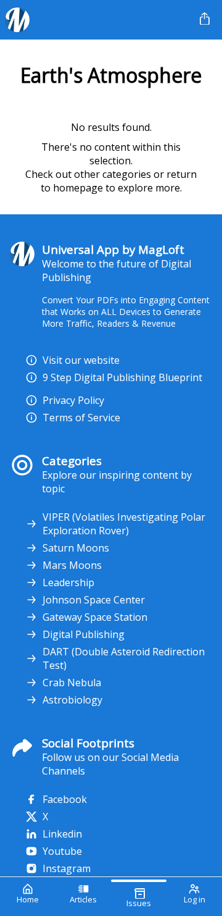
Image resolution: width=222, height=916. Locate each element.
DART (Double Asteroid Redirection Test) (124, 658)
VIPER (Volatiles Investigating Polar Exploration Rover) (124, 523)
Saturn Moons (76, 548)
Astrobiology (72, 700)
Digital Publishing (84, 634)
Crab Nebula (72, 682)
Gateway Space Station (95, 617)
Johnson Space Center (94, 600)
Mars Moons (72, 565)
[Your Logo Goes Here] (97, 20)
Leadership (68, 582)
